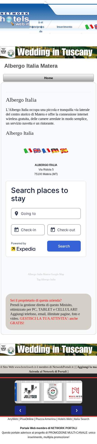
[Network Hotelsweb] (14, 19)
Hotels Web (65, 419)
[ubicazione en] (37, 150)
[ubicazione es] (64, 150)
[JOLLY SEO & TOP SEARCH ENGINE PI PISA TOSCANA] (27, 392)
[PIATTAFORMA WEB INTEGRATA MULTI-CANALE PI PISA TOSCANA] (49, 392)
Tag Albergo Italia (46, 279)
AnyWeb (13, 419)
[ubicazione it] (89, 26)
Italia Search (81, 419)
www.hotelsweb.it (25, 367)
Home (48, 78)
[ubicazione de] (55, 150)
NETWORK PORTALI (64, 428)
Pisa (22, 419)
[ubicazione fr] (46, 150)
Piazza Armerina (46, 419)
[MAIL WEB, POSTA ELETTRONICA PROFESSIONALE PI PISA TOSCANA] (72, 392)
